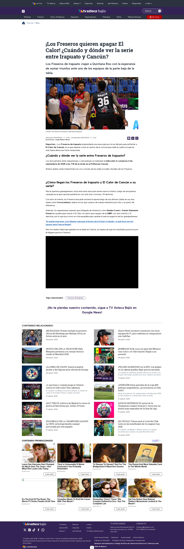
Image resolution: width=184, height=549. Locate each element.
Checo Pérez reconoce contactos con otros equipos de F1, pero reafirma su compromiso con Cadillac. (139, 333)
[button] (92, 547)
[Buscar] (159, 10)
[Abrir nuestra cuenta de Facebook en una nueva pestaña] (38, 529)
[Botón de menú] (23, 11)
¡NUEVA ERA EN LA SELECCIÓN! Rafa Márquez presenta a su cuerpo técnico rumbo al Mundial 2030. (65, 351)
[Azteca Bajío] (92, 11)
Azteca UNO (64, 3)
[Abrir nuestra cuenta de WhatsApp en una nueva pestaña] (42, 529)
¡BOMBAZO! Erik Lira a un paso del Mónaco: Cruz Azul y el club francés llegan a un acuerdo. (139, 351)
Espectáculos (90, 17)
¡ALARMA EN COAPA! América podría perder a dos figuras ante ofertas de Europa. (67, 368)
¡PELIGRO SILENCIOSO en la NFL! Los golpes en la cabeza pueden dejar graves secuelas (139, 368)
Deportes (89, 3)
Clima (119, 17)
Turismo (40, 17)
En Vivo (155, 17)
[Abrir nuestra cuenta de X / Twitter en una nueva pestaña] (24, 529)
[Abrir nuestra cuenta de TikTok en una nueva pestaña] (33, 529)
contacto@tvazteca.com (145, 527)
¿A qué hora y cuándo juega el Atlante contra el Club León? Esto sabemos (65, 386)
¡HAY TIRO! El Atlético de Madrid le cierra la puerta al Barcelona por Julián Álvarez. (68, 404)
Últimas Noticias (134, 17)
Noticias (100, 3)
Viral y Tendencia (57, 17)
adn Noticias (113, 3)
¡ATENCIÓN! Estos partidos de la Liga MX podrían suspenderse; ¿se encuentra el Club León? (139, 388)
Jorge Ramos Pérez (62, 140)
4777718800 (140, 529)
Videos (125, 3)
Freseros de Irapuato (75, 298)
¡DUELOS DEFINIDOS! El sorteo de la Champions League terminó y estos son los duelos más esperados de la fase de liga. (139, 406)
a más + (148, 3)
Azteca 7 (77, 3)
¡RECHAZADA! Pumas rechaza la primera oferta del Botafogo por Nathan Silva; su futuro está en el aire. (66, 333)
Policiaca (106, 17)
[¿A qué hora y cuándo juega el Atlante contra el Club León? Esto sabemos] (32, 392)
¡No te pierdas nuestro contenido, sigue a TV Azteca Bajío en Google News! (92, 310)
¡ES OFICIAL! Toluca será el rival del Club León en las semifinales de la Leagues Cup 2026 (139, 424)
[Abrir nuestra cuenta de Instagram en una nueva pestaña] (29, 529)
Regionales (136, 3)
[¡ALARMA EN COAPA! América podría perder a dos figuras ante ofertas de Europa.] (32, 374)
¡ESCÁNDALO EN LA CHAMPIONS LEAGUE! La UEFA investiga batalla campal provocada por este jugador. (67, 424)
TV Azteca (51, 3)
